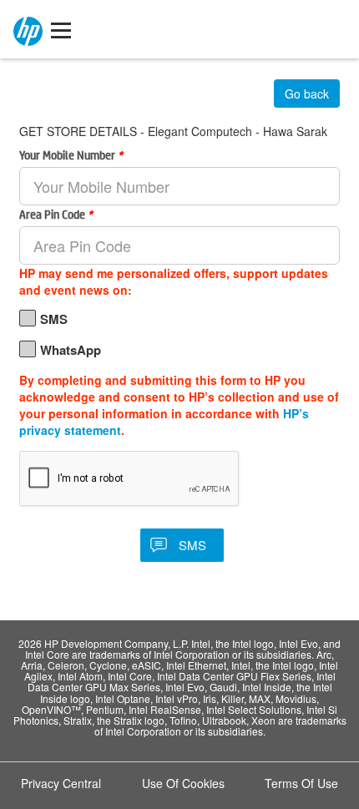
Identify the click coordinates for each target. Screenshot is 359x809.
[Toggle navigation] (61, 29)
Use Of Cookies (183, 783)
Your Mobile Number (71, 154)
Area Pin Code (56, 213)
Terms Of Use (301, 783)
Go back (307, 93)
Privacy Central (61, 783)
